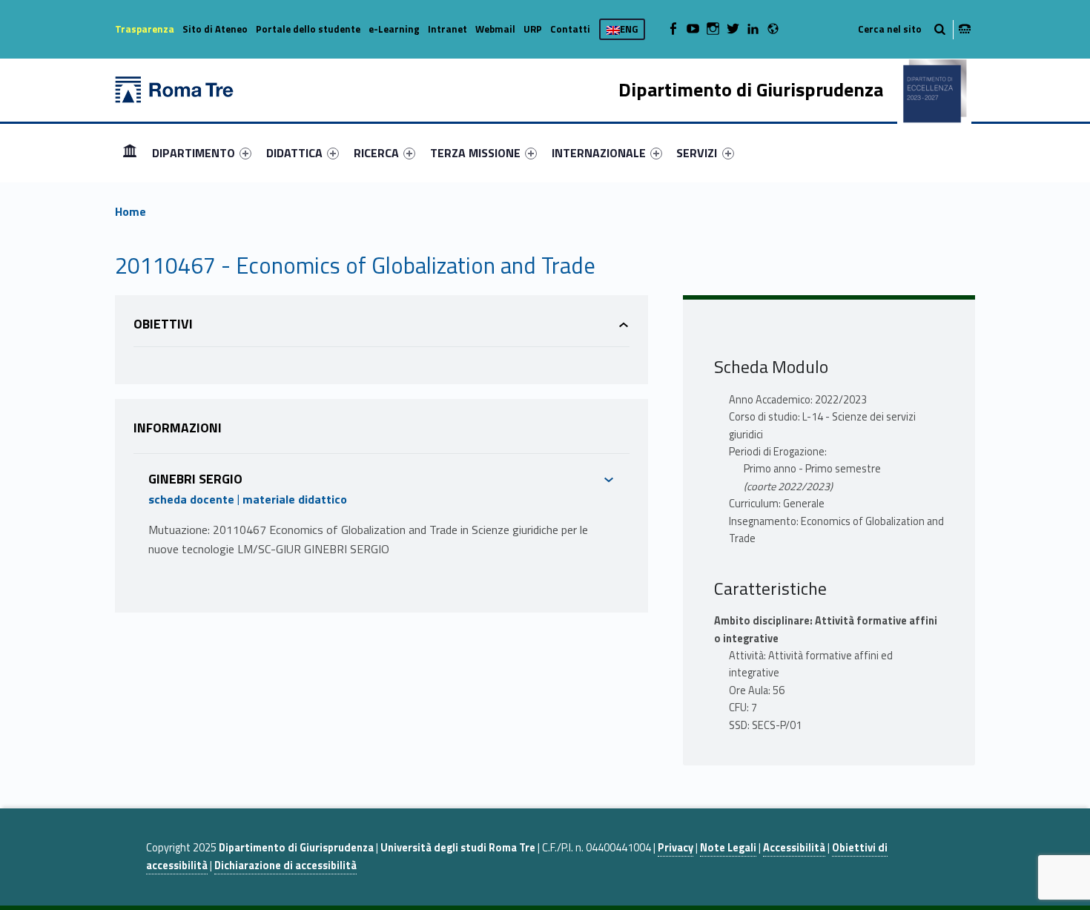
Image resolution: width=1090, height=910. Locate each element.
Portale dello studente (308, 29)
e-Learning (394, 29)
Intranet (447, 29)
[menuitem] (130, 152)
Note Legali (728, 848)
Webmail (495, 29)
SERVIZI (696, 153)
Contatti (570, 29)
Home (130, 152)
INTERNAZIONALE (599, 153)
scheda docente (191, 499)
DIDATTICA (294, 153)
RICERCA (376, 153)
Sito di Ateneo (215, 29)
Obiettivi (163, 324)
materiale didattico (294, 499)
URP (532, 29)
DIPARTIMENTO (193, 153)
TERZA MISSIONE (475, 153)
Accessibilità (794, 848)
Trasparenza (144, 29)
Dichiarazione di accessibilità (285, 865)
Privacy (675, 848)
